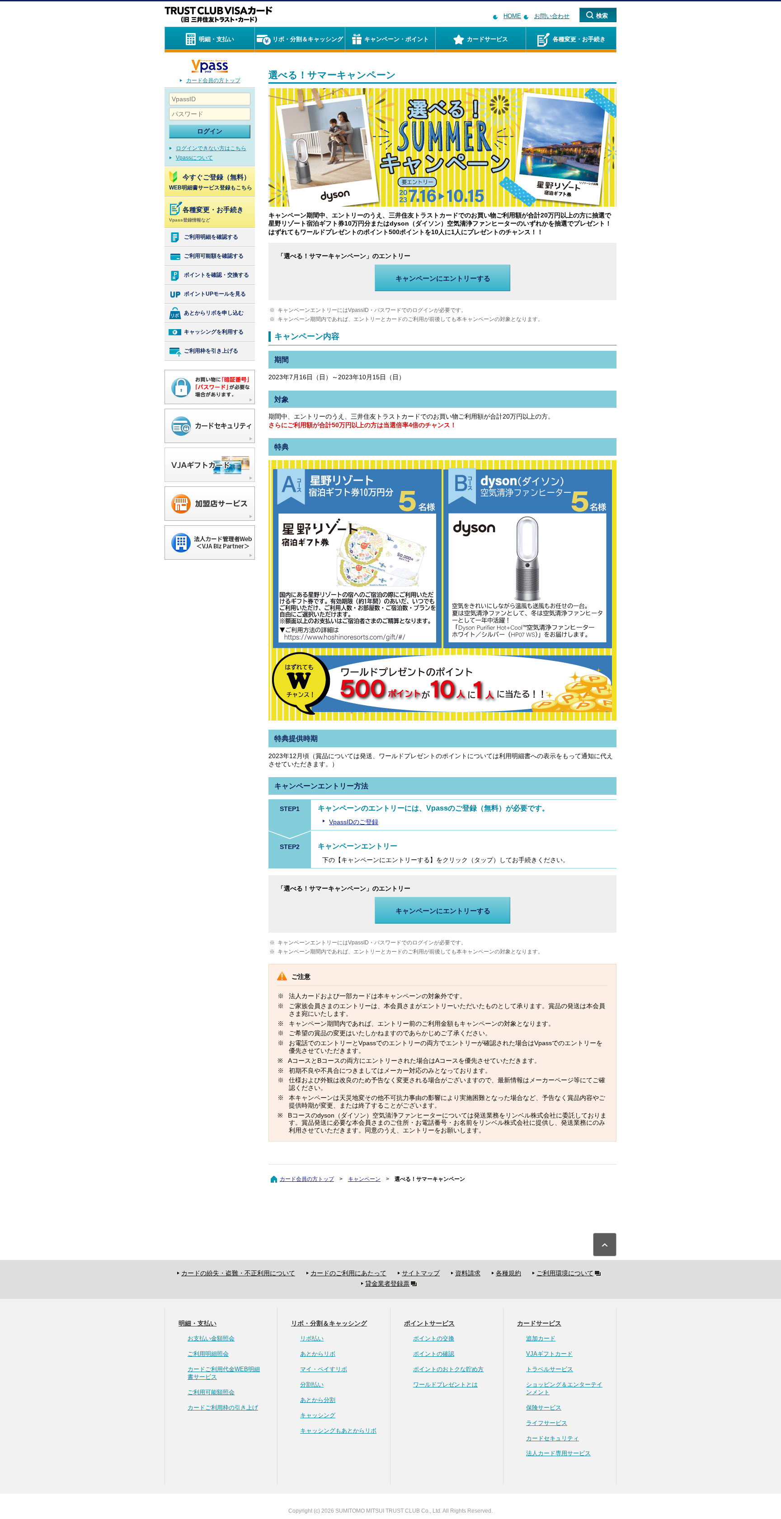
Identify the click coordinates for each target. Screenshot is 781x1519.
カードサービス (539, 1323)
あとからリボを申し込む (214, 313)
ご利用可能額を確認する (214, 256)
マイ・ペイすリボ (323, 1369)
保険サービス (543, 1407)
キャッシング (317, 1415)
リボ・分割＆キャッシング (329, 1323)
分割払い (312, 1384)
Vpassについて (194, 158)
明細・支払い (197, 1323)
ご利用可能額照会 (211, 1392)
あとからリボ (317, 1353)
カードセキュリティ (552, 1438)
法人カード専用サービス (558, 1453)
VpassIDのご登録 (353, 822)
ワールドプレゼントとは (445, 1384)
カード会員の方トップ (213, 80)
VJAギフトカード (549, 1353)
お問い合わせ (551, 16)
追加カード (540, 1338)
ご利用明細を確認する (211, 237)
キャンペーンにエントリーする (442, 278)
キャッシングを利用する (214, 332)
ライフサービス (546, 1423)
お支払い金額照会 (211, 1338)
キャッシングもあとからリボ (338, 1430)
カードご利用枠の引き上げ (223, 1407)
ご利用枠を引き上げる (211, 351)
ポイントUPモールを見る (215, 294)
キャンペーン (364, 1179)
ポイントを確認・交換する (216, 275)
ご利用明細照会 (208, 1353)
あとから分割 (317, 1399)
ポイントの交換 (433, 1338)
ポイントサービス (429, 1323)
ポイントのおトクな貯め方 (448, 1369)
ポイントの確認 (433, 1353)
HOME (512, 16)
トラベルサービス (549, 1369)
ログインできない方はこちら (211, 148)
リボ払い (312, 1338)
